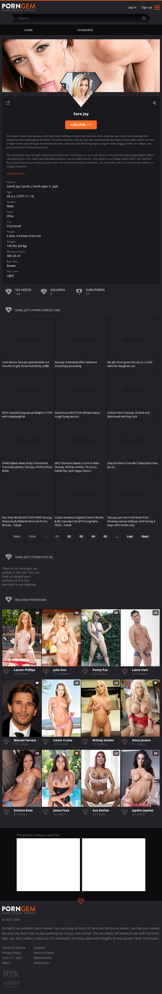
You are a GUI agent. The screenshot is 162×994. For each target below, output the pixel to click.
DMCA (6, 963)
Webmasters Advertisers (42, 960)
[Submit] (145, 18)
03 (81, 536)
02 (69, 536)
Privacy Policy (11, 953)
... (117, 536)
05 (105, 536)
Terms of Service (14, 948)
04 (93, 536)
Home (28, 30)
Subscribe (81, 125)
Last (130, 536)
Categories (85, 30)
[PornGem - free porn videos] (18, 8)
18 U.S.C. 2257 (12, 958)
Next (145, 536)
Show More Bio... (16, 173)
